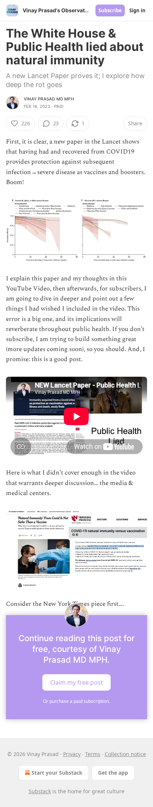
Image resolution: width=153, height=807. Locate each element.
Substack (40, 791)
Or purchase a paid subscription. (76, 701)
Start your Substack (57, 772)
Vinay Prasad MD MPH (49, 99)
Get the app (113, 772)
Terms (92, 754)
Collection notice (125, 754)
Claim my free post (76, 682)
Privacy (72, 754)
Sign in (137, 10)
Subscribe (110, 10)
